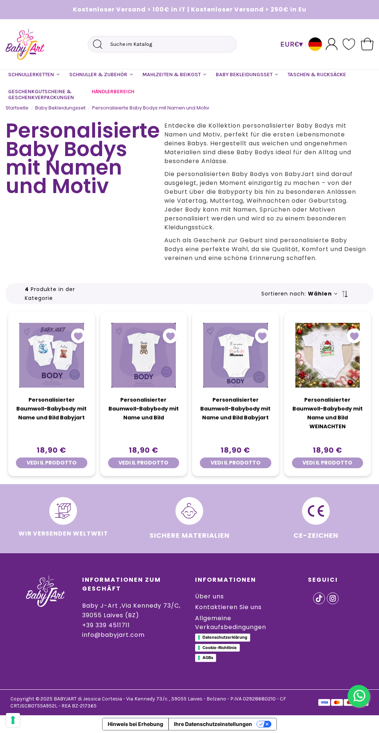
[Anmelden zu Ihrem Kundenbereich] (332, 44)
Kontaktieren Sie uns (228, 607)
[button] (34, 75)
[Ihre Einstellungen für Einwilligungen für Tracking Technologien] (13, 720)
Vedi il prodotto (52, 462)
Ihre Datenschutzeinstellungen (213, 724)
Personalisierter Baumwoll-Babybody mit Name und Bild (143, 408)
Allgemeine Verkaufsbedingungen (230, 622)
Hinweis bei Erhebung (135, 724)
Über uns (209, 596)
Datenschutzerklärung (224, 637)
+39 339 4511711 (106, 625)
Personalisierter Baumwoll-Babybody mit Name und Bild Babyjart (51, 408)
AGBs (207, 657)
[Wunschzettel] (349, 44)
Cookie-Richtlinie (219, 647)
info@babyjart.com (113, 635)
